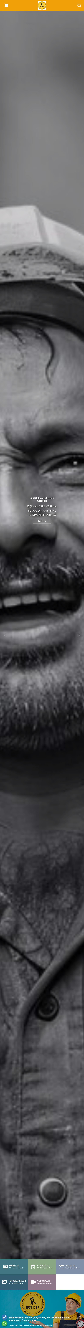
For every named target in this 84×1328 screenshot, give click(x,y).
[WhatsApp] (4, 1323)
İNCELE (41, 521)
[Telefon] (4, 1317)
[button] (5, 635)
